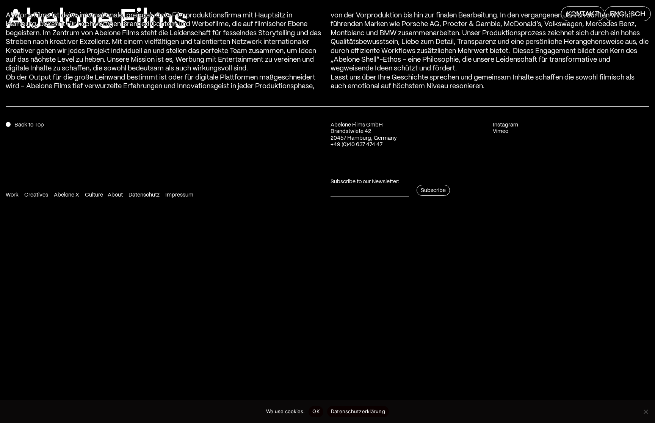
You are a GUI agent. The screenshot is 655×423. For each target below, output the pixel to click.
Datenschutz (144, 195)
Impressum (179, 195)
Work (12, 195)
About (115, 195)
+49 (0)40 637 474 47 (356, 144)
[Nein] (645, 411)
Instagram (505, 125)
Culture (94, 195)
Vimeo (500, 131)
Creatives (36, 195)
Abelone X (66, 195)
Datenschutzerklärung (358, 411)
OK (316, 411)
